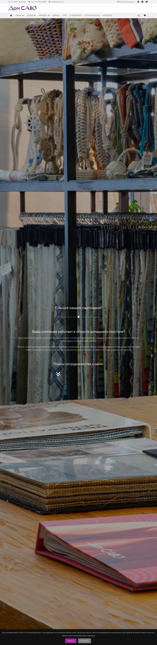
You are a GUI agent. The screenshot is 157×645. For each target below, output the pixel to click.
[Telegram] (142, 2)
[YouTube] (146, 2)
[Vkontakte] (138, 2)
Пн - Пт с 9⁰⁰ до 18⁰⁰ (38, 2)
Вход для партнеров (127, 2)
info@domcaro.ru (58, 2)
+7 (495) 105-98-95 (18, 2)
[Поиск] (138, 15)
